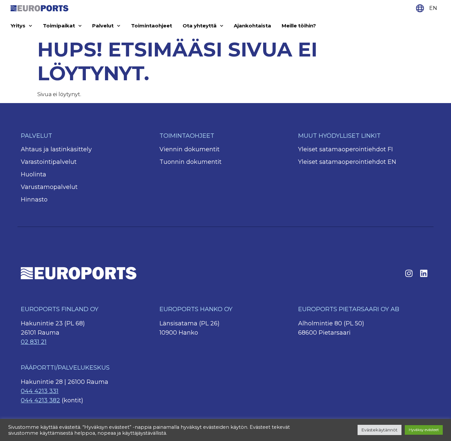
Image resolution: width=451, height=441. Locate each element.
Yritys (18, 25)
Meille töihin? (299, 25)
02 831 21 (34, 342)
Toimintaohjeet (151, 25)
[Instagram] (408, 273)
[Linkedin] (423, 273)
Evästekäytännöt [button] (380, 429)
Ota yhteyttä (200, 25)
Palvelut (103, 25)
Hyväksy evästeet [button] (424, 429)
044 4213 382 (40, 400)
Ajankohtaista (252, 25)
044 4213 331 (39, 391)
